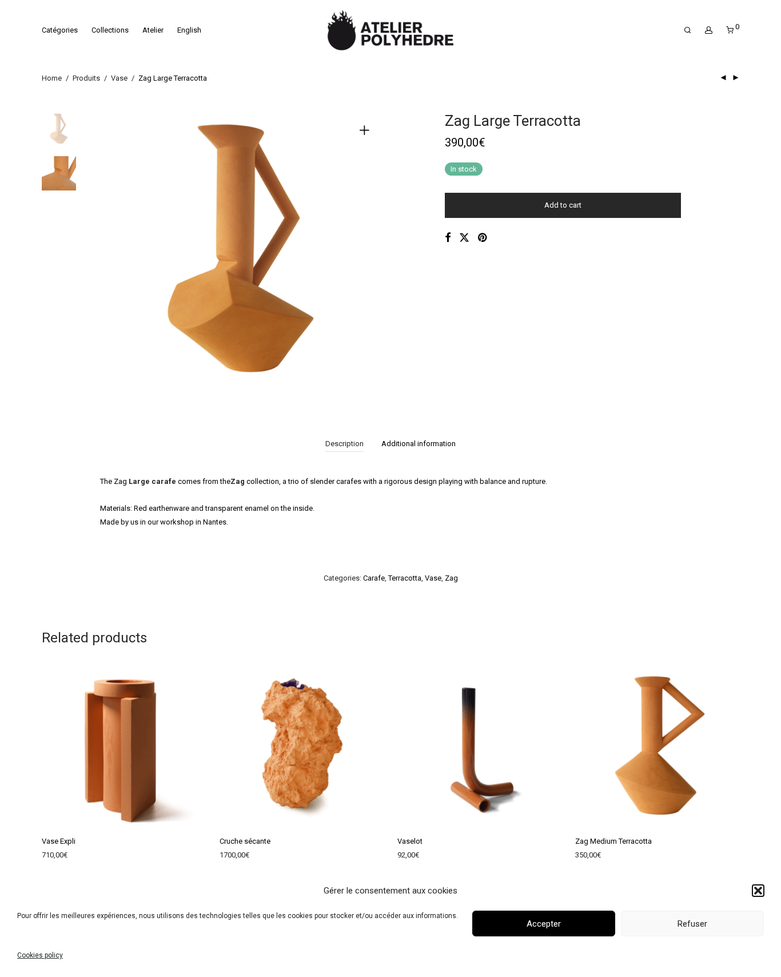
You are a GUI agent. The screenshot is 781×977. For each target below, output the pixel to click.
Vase (119, 78)
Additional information (418, 443)
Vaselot (410, 841)
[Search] (687, 30)
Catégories (60, 30)
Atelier (153, 30)
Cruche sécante (245, 841)
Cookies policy (40, 955)
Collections (110, 30)
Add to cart (562, 205)
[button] (758, 890)
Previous (115, 253)
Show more (55, 857)
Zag (451, 578)
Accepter (544, 924)
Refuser (692, 924)
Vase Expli (58, 841)
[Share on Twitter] (464, 238)
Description (344, 443)
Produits (86, 78)
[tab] (344, 444)
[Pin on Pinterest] (483, 238)
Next (366, 253)
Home (52, 78)
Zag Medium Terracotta (613, 841)
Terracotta (404, 578)
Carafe (374, 578)
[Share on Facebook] (448, 238)
